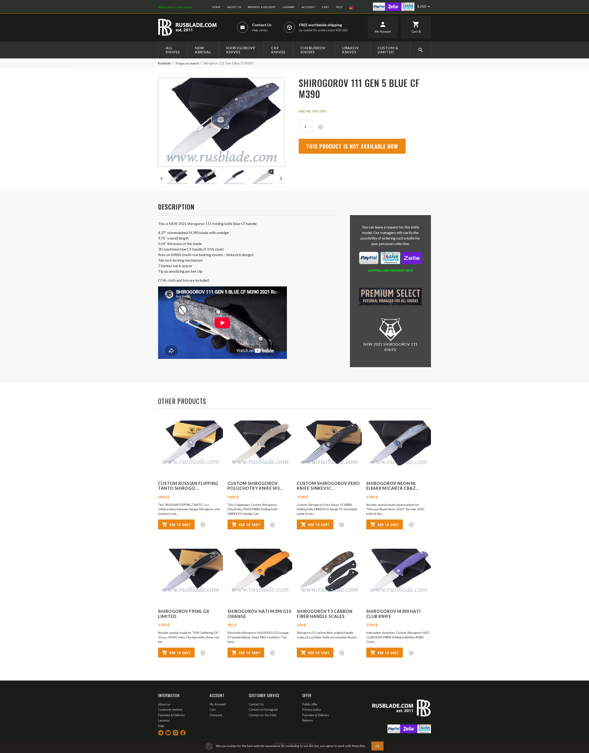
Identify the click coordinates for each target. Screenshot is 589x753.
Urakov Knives (350, 50)
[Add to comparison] (320, 126)
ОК (377, 746)
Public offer (310, 704)
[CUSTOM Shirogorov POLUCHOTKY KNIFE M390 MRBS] (260, 443)
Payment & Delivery (262, 7)
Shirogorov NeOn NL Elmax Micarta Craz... (392, 486)
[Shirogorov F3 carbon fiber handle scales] (329, 571)
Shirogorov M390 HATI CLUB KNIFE (393, 614)
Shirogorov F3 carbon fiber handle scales (324, 614)
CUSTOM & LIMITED (388, 50)
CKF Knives (278, 50)
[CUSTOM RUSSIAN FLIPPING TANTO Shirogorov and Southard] (190, 443)
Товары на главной (187, 63)
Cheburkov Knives (312, 50)
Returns (307, 720)
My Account (218, 704)
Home (216, 7)
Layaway (289, 7)
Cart (325, 7)
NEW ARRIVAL (203, 50)
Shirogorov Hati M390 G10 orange (259, 614)
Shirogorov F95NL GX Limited (183, 614)
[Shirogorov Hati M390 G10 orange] (260, 571)
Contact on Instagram (263, 709)
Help (339, 7)
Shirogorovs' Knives (241, 50)
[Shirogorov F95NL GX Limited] (190, 571)
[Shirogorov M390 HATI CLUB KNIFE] (398, 571)
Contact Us (261, 25)
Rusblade (164, 63)
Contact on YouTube (262, 715)
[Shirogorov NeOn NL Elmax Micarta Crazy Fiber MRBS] (398, 443)
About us (234, 7)
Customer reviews (170, 709)
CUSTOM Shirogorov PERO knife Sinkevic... (328, 486)
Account (308, 7)
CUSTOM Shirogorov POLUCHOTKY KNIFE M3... (255, 486)
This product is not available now (352, 146)
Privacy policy (311, 709)
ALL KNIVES (173, 50)
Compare (216, 715)
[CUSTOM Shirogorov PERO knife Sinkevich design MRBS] (329, 443)
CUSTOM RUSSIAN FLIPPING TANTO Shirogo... (188, 486)
